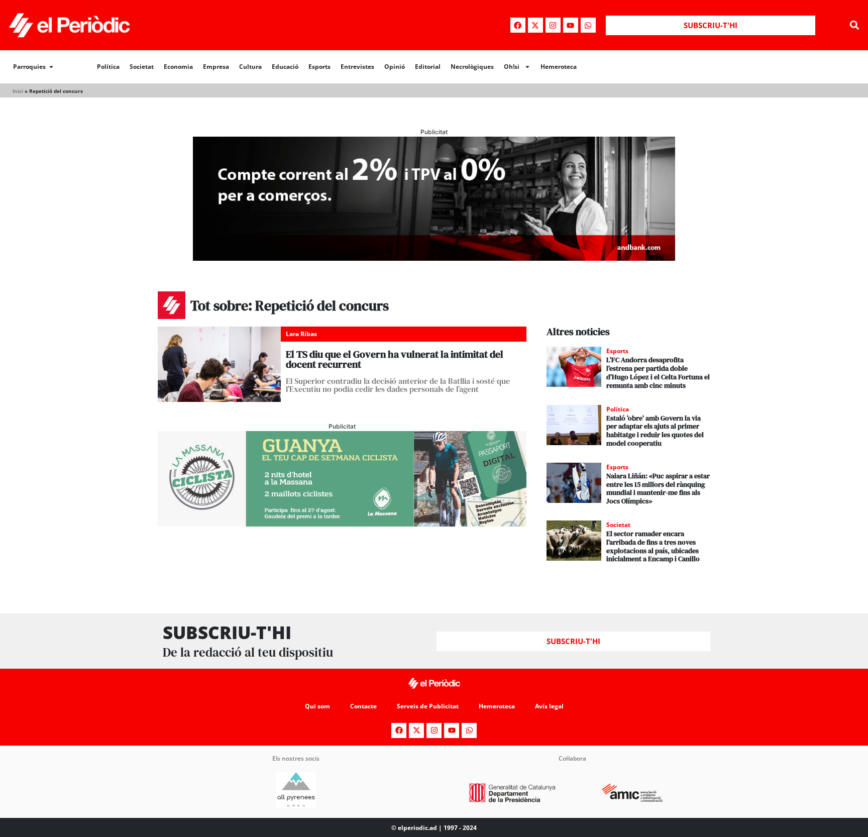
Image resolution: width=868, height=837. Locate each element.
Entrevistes (357, 66)
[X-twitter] (535, 25)
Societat (142, 66)
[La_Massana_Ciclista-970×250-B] (342, 523)
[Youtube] (570, 25)
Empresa (216, 66)
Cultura (250, 66)
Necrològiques (472, 66)
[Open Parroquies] (51, 66)
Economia (178, 66)
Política (108, 66)
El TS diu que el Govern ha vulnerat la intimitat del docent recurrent (394, 359)
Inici (18, 90)
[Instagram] (553, 25)
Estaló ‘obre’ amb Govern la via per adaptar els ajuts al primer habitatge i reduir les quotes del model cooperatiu (655, 430)
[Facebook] (517, 25)
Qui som (317, 706)
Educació (285, 66)
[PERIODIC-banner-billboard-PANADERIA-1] (434, 258)
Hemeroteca (558, 66)
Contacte (363, 706)
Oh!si (511, 66)
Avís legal (549, 706)
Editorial (428, 66)
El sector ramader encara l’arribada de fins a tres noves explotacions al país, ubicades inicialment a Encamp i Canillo (653, 546)
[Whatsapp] (588, 25)
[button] (854, 25)
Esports (319, 66)
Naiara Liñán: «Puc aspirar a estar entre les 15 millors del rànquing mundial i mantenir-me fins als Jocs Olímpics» (658, 488)
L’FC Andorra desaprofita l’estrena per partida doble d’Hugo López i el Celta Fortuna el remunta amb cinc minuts (658, 372)
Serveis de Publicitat (428, 706)
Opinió (394, 66)
